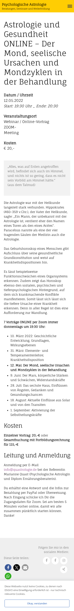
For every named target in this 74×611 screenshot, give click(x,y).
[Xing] (63, 569)
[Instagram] (63, 560)
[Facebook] (46, 560)
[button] (8, 567)
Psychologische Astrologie (24, 4)
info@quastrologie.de (20, 469)
